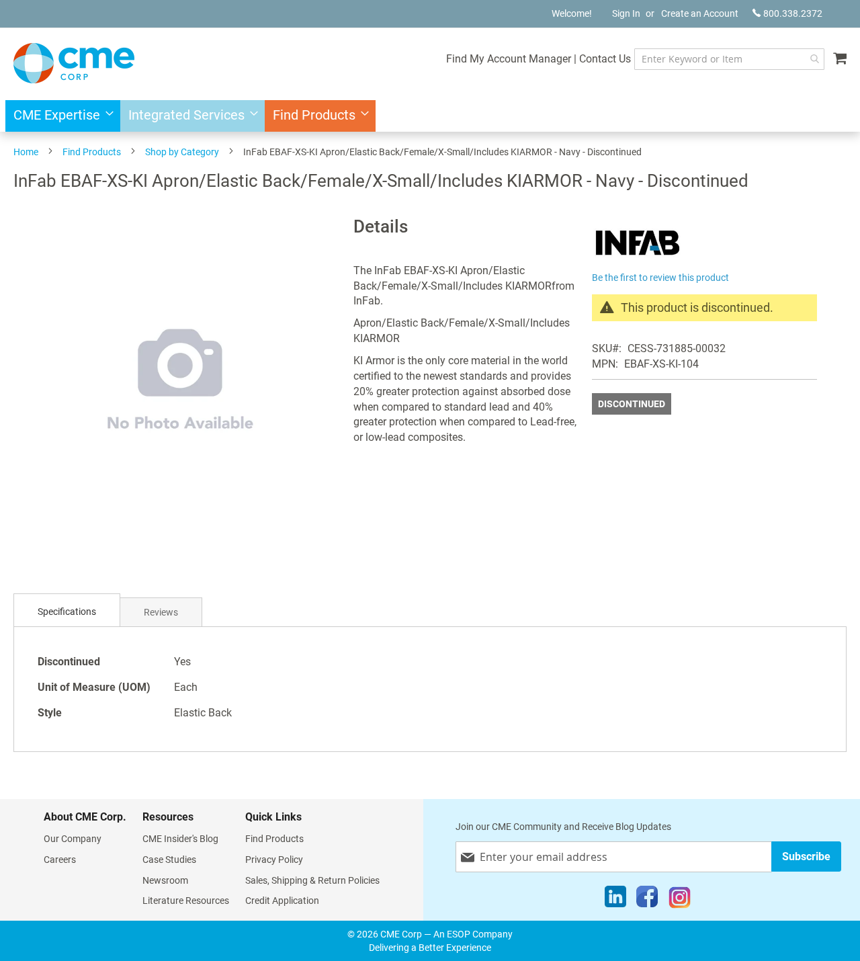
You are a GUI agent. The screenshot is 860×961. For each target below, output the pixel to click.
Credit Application (282, 900)
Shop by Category (182, 152)
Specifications (67, 611)
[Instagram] (679, 900)
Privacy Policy (274, 859)
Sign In (626, 13)
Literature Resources (185, 900)
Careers (60, 859)
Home (25, 152)
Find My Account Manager (508, 58)
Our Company (72, 838)
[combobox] (729, 59)
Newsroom (165, 880)
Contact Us (605, 58)
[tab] (66, 611)
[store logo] (73, 63)
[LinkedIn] (615, 900)
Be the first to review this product (660, 277)
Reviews (161, 612)
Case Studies (169, 859)
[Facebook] (647, 900)
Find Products (91, 152)
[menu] (430, 116)
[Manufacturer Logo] (637, 260)
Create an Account (699, 13)
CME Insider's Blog (180, 838)
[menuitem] (59, 116)
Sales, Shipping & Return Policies (312, 880)
